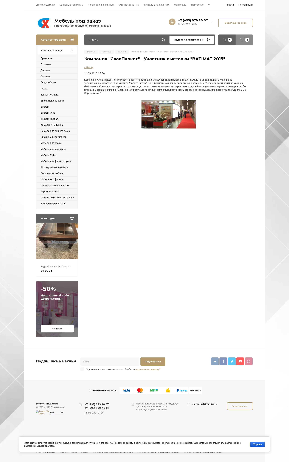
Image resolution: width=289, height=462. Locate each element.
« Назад (88, 67)
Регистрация (246, 4)
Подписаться (153, 361)
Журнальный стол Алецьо (55, 266)
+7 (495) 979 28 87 (193, 20)
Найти (163, 40)
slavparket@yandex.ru (204, 404)
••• (209, 4)
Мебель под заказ (77, 20)
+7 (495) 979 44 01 (97, 408)
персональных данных (147, 369)
